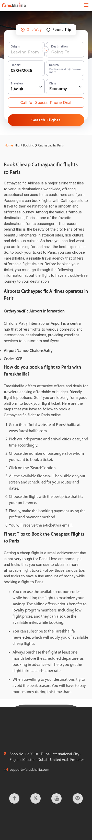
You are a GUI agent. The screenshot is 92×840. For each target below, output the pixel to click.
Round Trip (61, 30)
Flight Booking (24, 145)
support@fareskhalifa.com (29, 770)
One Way (34, 30)
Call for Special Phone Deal (46, 102)
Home (8, 145)
